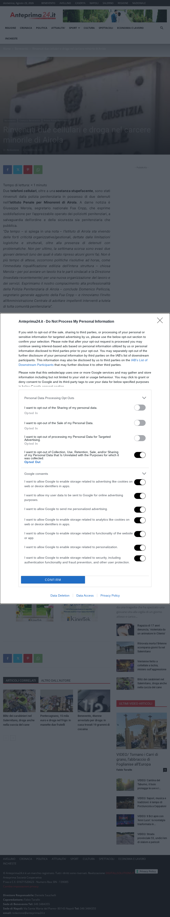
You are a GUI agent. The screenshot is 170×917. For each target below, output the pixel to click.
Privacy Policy (110, 595)
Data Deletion (60, 595)
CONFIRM (53, 580)
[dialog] (85, 458)
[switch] (140, 408)
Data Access (85, 595)
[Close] (161, 322)
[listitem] (85, 397)
